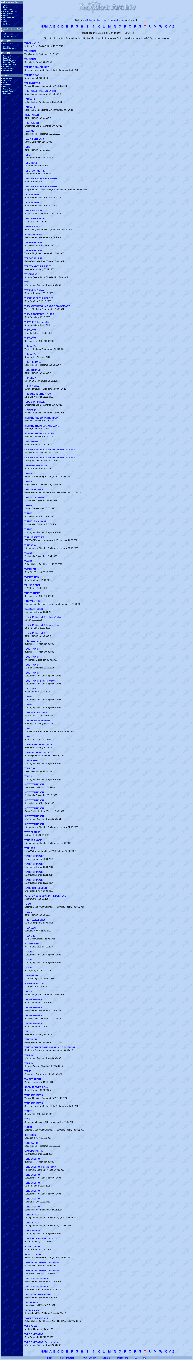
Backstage (7, 78)
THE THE (29, 322)
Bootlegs (6, 66)
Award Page (7, 91)
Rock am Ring (8, 62)
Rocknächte (7, 44)
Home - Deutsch (67, 1358)
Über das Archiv (9, 11)
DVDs (4, 83)
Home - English (88, 1358)
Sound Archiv (8, 89)
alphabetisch (8, 34)
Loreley (5, 46)
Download (7, 93)
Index (4, 5)
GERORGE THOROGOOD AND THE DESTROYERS (49, 450)
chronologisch (9, 36)
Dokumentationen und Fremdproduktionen (106, 20)
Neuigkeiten (7, 13)
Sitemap (6, 22)
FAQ (4, 20)
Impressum (7, 9)
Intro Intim (7, 70)
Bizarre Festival (9, 64)
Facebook (6, 85)
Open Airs (6, 58)
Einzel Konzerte (9, 48)
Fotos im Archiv (42, 322)
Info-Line (6, 80)
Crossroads (7, 68)
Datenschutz (8, 18)
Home (5, 7)
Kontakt (6, 24)
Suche (5, 15)
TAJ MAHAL (30, 59)
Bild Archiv (7, 87)
